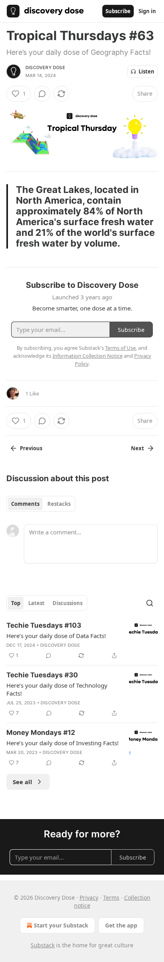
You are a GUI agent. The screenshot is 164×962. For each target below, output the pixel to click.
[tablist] (40, 504)
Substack (43, 945)
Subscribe (118, 11)
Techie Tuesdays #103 (43, 625)
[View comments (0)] (42, 94)
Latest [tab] (36, 603)
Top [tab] (15, 603)
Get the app (121, 925)
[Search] (150, 603)
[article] (82, 640)
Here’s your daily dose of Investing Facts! (62, 743)
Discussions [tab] (67, 603)
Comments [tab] (25, 503)
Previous (31, 448)
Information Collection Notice (88, 355)
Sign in (147, 11)
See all (22, 782)
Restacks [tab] (58, 503)
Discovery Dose (45, 67)
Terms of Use (120, 347)
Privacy (89, 897)
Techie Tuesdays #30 (42, 675)
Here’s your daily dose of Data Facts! (56, 636)
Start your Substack (61, 925)
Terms (111, 897)
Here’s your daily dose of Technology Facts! (56, 689)
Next (137, 448)
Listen (146, 71)
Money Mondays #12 (40, 732)
